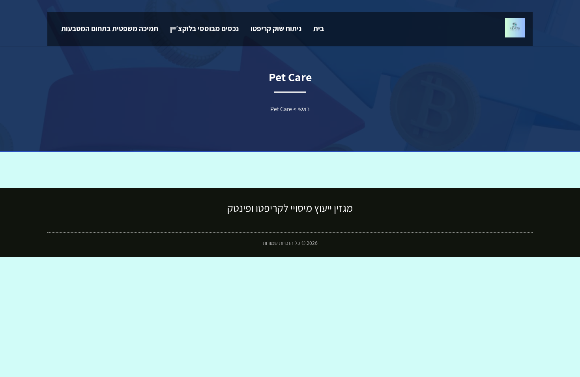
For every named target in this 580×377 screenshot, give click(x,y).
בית (318, 28)
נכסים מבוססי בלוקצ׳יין (204, 28)
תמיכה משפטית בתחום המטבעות (109, 28)
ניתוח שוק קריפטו (276, 28)
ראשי (303, 109)
